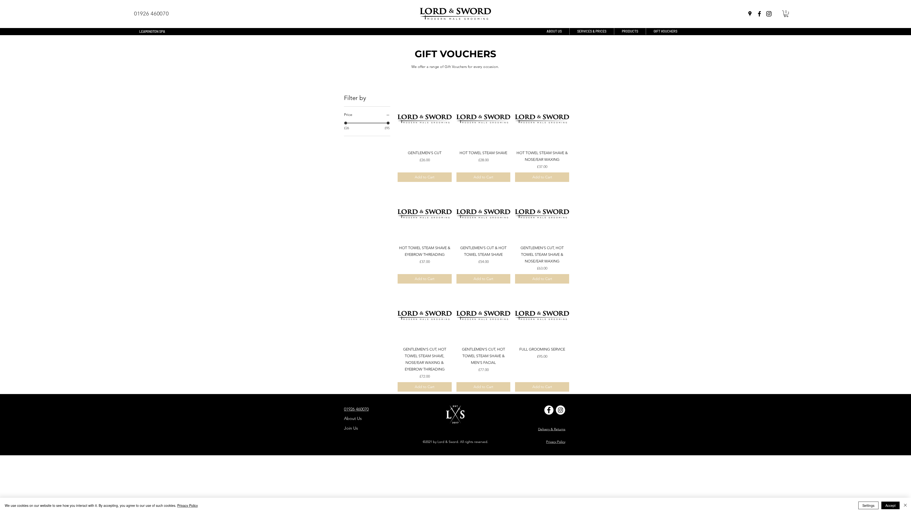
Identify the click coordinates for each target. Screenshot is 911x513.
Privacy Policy (187, 505)
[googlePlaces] (749, 13)
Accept (890, 505)
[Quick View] (425, 119)
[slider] (346, 123)
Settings (868, 505)
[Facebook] (548, 410)
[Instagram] (768, 13)
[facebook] (759, 13)
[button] (786, 13)
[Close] (905, 505)
